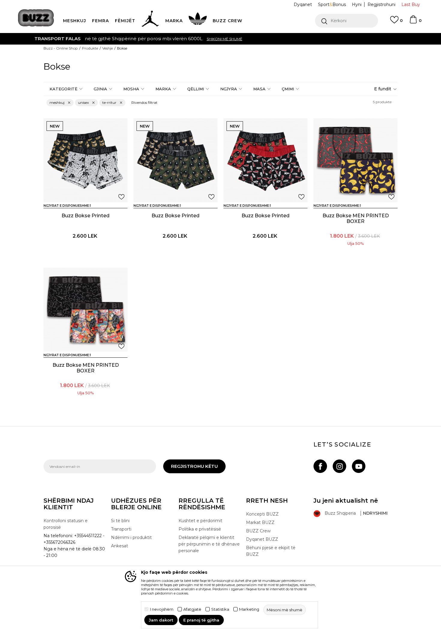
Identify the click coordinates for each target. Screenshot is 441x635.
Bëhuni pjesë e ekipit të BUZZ (271, 551)
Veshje (107, 48)
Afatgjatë (192, 609)
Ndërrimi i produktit (131, 537)
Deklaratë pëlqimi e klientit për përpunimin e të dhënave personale (209, 544)
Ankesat (119, 546)
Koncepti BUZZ (262, 514)
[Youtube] (358, 466)
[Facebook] (320, 466)
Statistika (220, 609)
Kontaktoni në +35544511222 (186, 38)
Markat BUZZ (260, 522)
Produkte (90, 48)
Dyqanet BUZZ (262, 539)
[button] (346, 21)
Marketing (249, 609)
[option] (220, 39)
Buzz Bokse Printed (86, 215)
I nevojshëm (161, 609)
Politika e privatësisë (199, 529)
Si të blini (120, 520)
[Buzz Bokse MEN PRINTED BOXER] (356, 160)
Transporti (121, 529)
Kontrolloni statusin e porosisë (66, 524)
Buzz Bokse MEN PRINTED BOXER (355, 218)
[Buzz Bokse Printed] (86, 160)
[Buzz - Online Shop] (36, 18)
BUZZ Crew (258, 531)
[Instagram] (339, 466)
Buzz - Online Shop (61, 48)
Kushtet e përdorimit (200, 520)
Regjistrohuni (381, 4)
